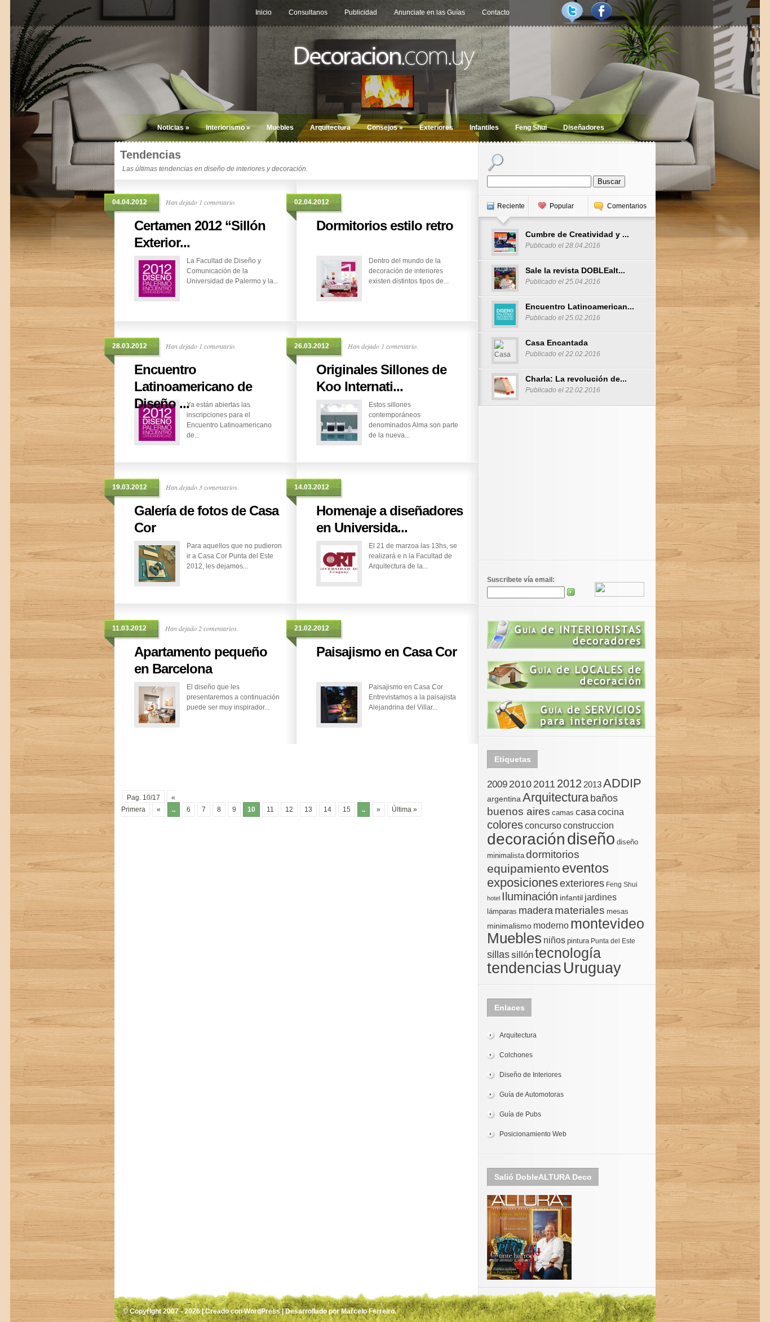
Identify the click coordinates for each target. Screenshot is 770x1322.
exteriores (582, 883)
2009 (497, 784)
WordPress (262, 1311)
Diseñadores (583, 128)
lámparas (502, 911)
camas (563, 812)
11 (270, 809)
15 (347, 809)
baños (604, 798)
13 (308, 809)
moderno (551, 925)
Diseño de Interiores (530, 1075)
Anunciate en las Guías (429, 12)
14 (327, 809)
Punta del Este (613, 941)
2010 (520, 784)
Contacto (496, 12)
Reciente (511, 206)
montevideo (607, 923)
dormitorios (552, 854)
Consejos (385, 128)
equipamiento (523, 869)
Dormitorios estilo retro (384, 225)
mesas (618, 911)
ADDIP (622, 783)
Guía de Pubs (520, 1114)
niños (554, 940)
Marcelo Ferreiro (368, 1311)
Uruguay (592, 968)
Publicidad (360, 12)
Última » (404, 809)
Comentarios (627, 206)
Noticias (173, 128)
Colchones (516, 1055)
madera (536, 910)
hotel (493, 898)
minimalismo (509, 925)
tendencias (524, 968)
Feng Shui (531, 128)
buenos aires (518, 811)
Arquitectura (330, 128)
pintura (578, 940)
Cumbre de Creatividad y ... (577, 234)
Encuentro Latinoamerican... (579, 306)
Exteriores (436, 128)
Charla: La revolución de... (576, 378)
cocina (611, 812)
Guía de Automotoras (531, 1094)
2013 (592, 784)
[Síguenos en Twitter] (572, 21)
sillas (498, 954)
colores (505, 824)
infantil (571, 897)
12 (289, 809)
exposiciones (522, 883)
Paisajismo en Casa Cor (386, 651)
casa (586, 811)
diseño (591, 838)
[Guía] (566, 646)
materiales (580, 910)
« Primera (148, 803)
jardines (601, 897)
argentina (504, 798)
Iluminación (530, 896)
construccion (588, 825)
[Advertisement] (296, 761)
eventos (585, 868)
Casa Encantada (556, 342)
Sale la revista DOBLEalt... (575, 270)
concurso (543, 825)
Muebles (280, 128)
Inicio (263, 12)
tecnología (568, 953)
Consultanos (308, 12)
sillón (522, 954)
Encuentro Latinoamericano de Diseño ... (193, 386)
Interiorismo (228, 128)
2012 (569, 783)
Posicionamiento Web (533, 1134)
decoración (526, 839)
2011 (544, 784)
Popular (562, 206)
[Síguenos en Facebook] (601, 21)
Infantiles (484, 128)
